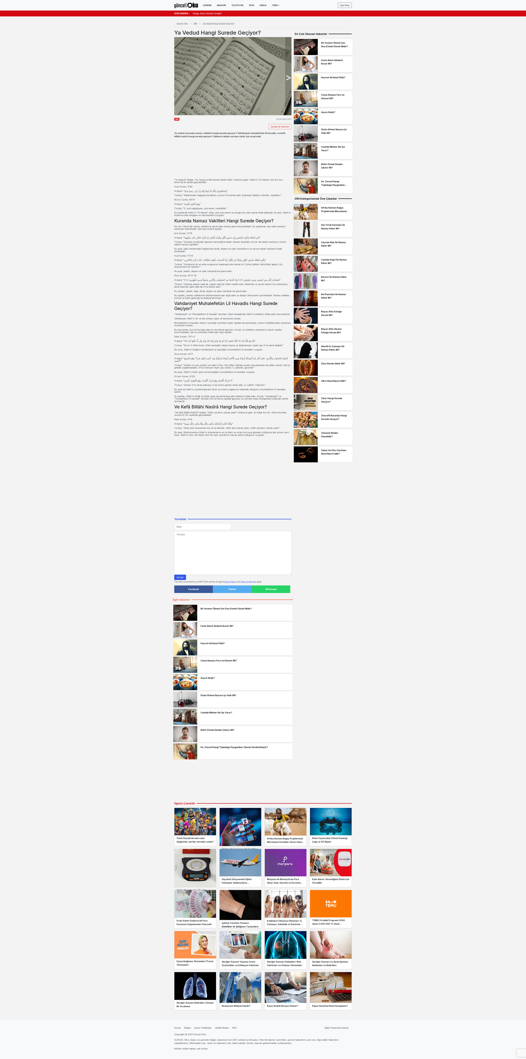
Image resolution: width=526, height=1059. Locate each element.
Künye (177, 1027)
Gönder (180, 577)
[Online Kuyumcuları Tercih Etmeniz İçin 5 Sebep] (195, 868)
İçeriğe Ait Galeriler (280, 126)
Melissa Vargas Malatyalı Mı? (208, 13)
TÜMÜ (275, 5)
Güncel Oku (182, 23)
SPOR (251, 5)
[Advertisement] (232, 158)
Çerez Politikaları (203, 1027)
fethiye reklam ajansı (185, 1048)
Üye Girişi (344, 5)
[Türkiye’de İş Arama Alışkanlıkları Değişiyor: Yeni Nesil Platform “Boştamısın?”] (240, 827)
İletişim (187, 1027)
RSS (234, 1027)
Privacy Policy (229, 582)
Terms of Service (248, 582)
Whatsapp (271, 589)
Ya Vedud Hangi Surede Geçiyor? (219, 23)
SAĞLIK (263, 5)
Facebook (193, 589)
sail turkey (202, 1048)
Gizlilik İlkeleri (222, 1027)
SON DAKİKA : (181, 13)
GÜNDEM (207, 5)
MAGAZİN (221, 5)
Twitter (232, 589)
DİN (195, 23)
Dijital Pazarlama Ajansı (336, 1027)
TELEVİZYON (237, 5)
